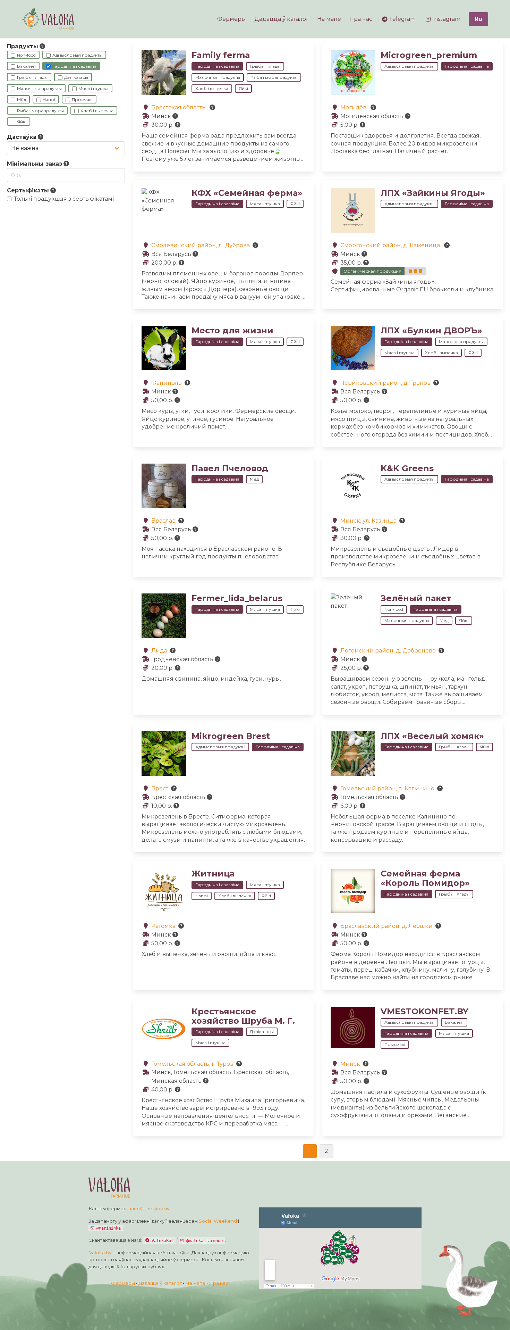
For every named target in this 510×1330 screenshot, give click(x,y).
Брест (159, 788)
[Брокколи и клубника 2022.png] (410, 271)
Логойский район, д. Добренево (388, 650)
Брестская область (179, 107)
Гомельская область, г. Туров (192, 1064)
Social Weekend (218, 1221)
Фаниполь (166, 383)
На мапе (195, 1283)
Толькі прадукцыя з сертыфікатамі (64, 199)
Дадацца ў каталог (160, 1283)
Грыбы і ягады (32, 77)
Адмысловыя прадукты (77, 55)
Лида (159, 650)
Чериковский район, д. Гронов (385, 383)
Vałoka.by (99, 1252)
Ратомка (163, 926)
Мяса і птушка (93, 88)
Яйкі (21, 121)
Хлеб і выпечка (96, 110)
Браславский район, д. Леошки (386, 926)
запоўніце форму (149, 1208)
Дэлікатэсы (76, 77)
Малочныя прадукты (39, 88)
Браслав (163, 520)
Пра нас (218, 1283)
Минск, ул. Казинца (368, 520)
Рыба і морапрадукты (40, 110)
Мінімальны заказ (34, 163)
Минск (350, 1064)
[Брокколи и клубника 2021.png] (415, 271)
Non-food (26, 55)
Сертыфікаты (28, 190)
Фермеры (123, 1283)
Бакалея (26, 66)
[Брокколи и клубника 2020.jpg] (420, 271)
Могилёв (354, 107)
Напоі (49, 99)
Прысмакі (82, 99)
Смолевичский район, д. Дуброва (200, 245)
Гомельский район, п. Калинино (387, 788)
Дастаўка (21, 137)
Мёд (21, 99)
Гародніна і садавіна (74, 66)
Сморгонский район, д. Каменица (390, 245)
